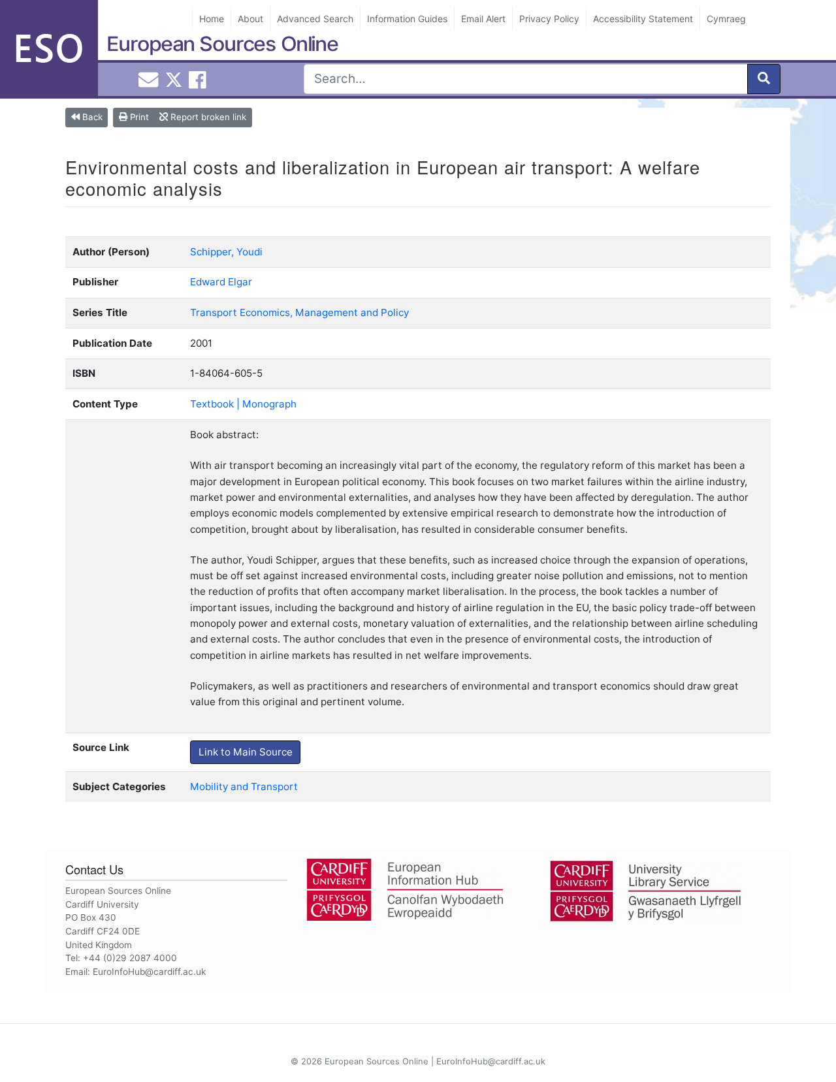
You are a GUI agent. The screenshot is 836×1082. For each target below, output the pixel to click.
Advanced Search (315, 18)
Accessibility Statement (643, 18)
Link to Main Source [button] (246, 752)
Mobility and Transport (244, 786)
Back (91, 117)
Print (138, 117)
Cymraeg (726, 18)
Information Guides (407, 18)
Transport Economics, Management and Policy (299, 312)
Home (211, 18)
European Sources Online (222, 44)
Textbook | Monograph (243, 404)
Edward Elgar (221, 282)
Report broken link (207, 117)
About (250, 18)
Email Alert (483, 18)
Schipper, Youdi (226, 252)
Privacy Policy (549, 18)
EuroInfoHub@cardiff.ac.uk (149, 971)
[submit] (763, 79)
